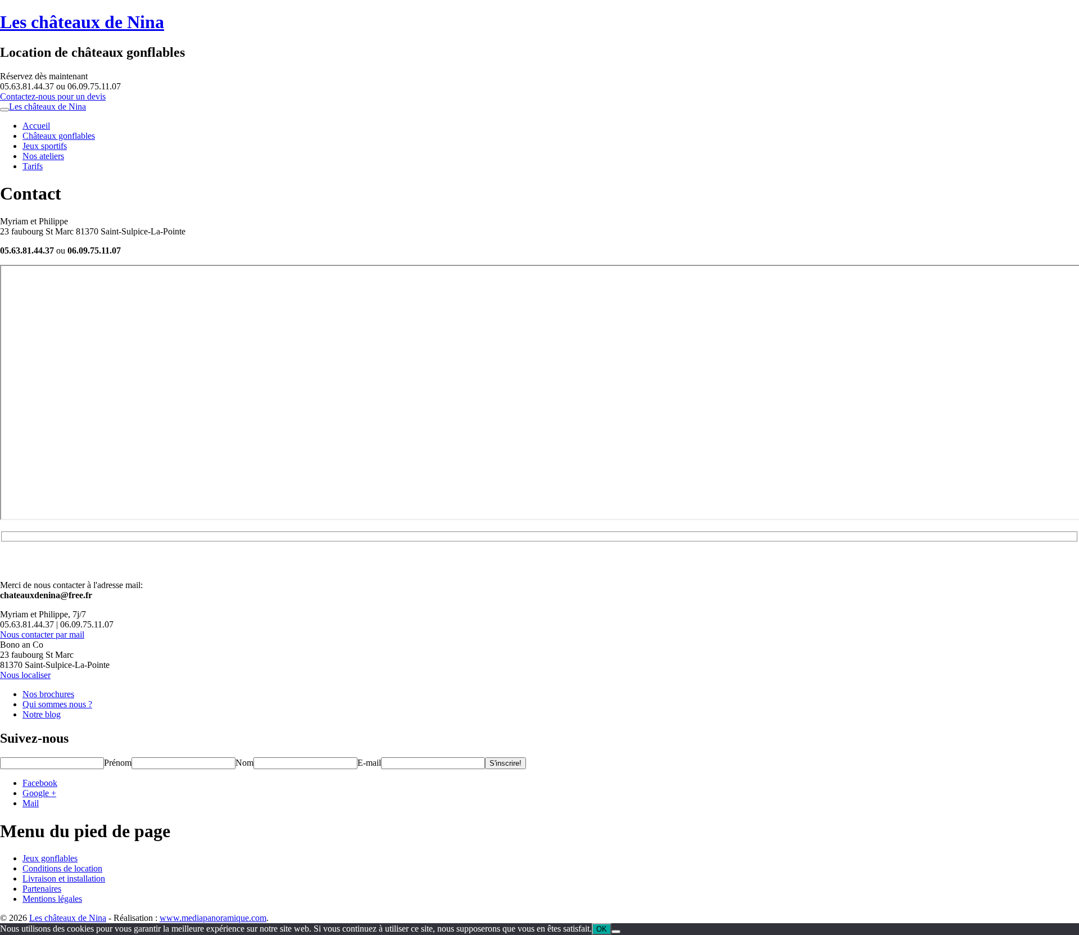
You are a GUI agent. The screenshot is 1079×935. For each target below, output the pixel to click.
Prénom (118, 762)
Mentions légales (52, 899)
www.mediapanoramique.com (213, 918)
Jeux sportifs (44, 146)
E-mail (369, 762)
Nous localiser (25, 675)
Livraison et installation (63, 878)
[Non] (615, 931)
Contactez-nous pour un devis (53, 96)
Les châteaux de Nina (82, 22)
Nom (244, 762)
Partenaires (41, 888)
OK (601, 929)
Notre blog (41, 714)
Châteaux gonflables (58, 136)
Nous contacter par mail (42, 634)
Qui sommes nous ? (57, 704)
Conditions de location (62, 868)
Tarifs (32, 166)
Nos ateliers (43, 156)
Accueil (36, 125)
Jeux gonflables (50, 858)
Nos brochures (48, 694)
